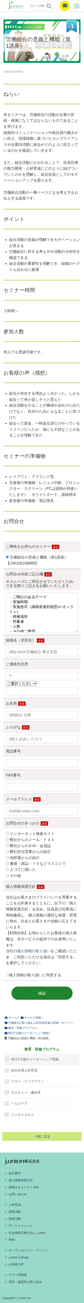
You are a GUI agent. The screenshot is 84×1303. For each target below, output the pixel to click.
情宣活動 (15, 1219)
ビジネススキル (22, 1115)
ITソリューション (21, 1226)
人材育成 (15, 1204)
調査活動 (15, 1212)
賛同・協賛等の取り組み (25, 1282)
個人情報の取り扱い (34, 951)
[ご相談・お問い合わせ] (63, 6)
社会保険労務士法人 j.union (27, 1233)
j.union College (18, 1257)
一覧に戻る (42, 1136)
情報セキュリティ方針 (24, 1187)
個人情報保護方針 (21, 1180)
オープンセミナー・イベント (28, 1250)
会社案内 (15, 1173)
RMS (12, 1240)
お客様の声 (16, 1264)
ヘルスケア (19, 1103)
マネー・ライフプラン (27, 1081)
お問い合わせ (18, 1194)
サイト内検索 (18, 1275)
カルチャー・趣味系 (26, 1092)
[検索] (48, 6)
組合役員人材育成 (24, 1070)
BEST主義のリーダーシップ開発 (35, 1059)
